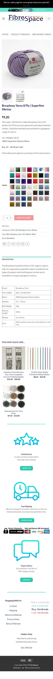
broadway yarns (16, 234)
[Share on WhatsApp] (4, 244)
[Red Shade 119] (29, 175)
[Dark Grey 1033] (41, 187)
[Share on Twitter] (13, 244)
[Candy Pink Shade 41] (18, 175)
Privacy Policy (13, 619)
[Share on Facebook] (9, 244)
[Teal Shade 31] (12, 175)
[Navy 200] (12, 181)
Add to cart (24, 217)
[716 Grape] (47, 193)
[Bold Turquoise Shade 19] (41, 169)
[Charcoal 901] (47, 181)
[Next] (47, 64)
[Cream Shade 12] (23, 169)
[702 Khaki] (18, 204)
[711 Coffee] (35, 193)
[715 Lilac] (12, 198)
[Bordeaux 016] (29, 169)
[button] (3, 18)
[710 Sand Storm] (29, 204)
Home (5, 34)
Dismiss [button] (26, 5)
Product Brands (20, 34)
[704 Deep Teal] (41, 193)
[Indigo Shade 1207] (23, 193)
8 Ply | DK (14, 230)
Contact (13, 606)
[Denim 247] (18, 181)
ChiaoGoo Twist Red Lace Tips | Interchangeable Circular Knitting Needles (13, 374)
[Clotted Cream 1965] (29, 193)
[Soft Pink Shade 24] (47, 169)
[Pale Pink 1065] (12, 193)
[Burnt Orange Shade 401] (35, 181)
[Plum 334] (29, 181)
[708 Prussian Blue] (23, 204)
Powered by (26, 668)
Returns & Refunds (13, 615)
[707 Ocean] (23, 198)
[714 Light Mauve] (18, 198)
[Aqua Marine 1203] (18, 193)
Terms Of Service (13, 623)
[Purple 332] (23, 181)
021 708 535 (26, 647)
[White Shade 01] (12, 169)
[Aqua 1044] (47, 187)
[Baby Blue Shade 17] (35, 169)
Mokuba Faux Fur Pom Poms (14, 412)
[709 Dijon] (12, 204)
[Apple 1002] (18, 187)
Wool (34, 234)
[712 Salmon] (35, 198)
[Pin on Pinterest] (23, 244)
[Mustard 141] (35, 175)
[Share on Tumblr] (27, 244)
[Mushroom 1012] (29, 187)
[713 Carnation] (47, 198)
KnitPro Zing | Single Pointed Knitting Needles (39, 373)
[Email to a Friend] (18, 244)
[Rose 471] (41, 181)
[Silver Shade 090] (23, 175)
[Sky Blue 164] (47, 175)
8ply (7, 234)
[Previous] (6, 64)
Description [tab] (7, 259)
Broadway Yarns (41, 34)
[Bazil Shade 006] (18, 169)
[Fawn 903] (12, 187)
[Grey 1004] (23, 187)
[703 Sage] (29, 198)
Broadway (11, 238)
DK (24, 234)
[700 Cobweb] (41, 198)
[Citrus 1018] (35, 187)
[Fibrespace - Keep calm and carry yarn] (26, 18)
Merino (34, 230)
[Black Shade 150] (41, 175)
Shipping (13, 610)
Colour (4, 185)
